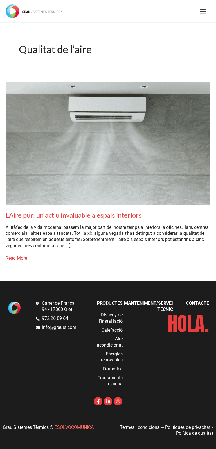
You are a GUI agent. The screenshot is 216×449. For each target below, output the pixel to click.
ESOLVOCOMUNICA (74, 427)
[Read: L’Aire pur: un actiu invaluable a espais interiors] (108, 142)
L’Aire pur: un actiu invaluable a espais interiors (73, 215)
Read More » (18, 258)
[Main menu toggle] (203, 11)
